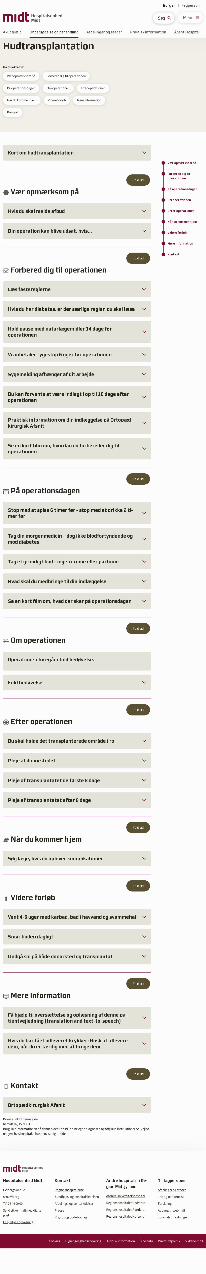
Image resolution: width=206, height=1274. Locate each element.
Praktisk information (148, 32)
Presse (59, 1210)
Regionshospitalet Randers (125, 1209)
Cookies (54, 1241)
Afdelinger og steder (104, 32)
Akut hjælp (12, 32)
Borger (169, 5)
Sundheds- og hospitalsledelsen (77, 1196)
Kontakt (13, 112)
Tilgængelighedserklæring (83, 1241)
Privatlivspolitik (169, 1241)
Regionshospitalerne (69, 1190)
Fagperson (191, 5)
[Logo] (32, 17)
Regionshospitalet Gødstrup (125, 1202)
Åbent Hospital (187, 32)
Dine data (146, 1241)
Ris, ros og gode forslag (71, 1217)
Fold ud (138, 180)
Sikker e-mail (194, 1241)
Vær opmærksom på (21, 76)
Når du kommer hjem (22, 100)
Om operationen (58, 88)
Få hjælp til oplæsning (18, 1222)
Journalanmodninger (173, 1217)
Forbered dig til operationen (66, 76)
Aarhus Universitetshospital (125, 1196)
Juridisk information (120, 1241)
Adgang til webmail (171, 1210)
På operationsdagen (21, 88)
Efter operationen (93, 88)
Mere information (89, 100)
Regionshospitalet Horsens (125, 1216)
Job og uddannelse (171, 1196)
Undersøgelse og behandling (54, 32)
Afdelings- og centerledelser (74, 1203)
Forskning (165, 1203)
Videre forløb (57, 100)
